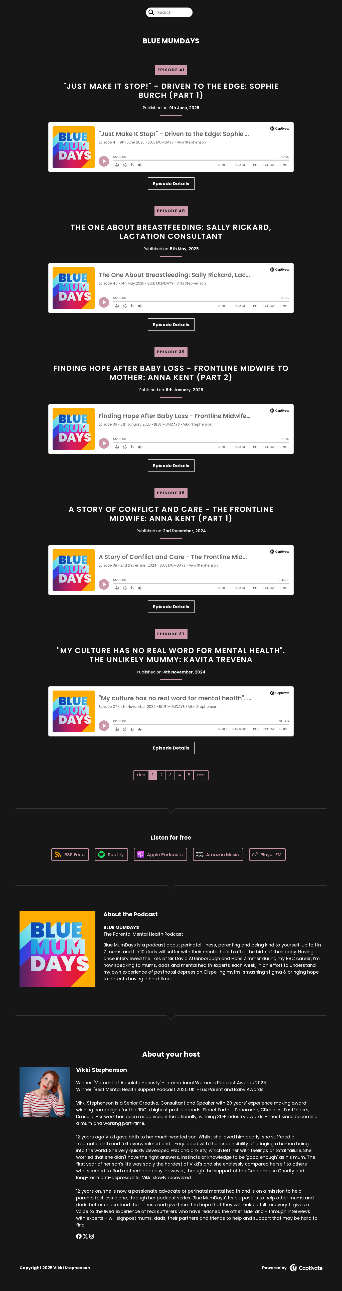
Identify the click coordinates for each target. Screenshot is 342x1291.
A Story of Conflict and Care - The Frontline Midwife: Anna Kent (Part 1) (171, 514)
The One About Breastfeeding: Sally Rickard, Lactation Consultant (171, 232)
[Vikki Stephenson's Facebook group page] (79, 1236)
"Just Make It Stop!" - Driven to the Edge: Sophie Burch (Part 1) (171, 91)
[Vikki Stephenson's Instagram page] (91, 1236)
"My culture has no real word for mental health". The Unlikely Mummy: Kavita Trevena (171, 655)
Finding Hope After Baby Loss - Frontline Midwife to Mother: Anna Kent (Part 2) (171, 373)
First (141, 775)
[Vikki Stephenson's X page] (85, 1236)
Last (201, 775)
